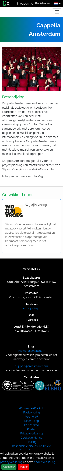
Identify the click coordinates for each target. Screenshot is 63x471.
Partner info (31, 425)
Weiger (23, 466)
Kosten (31, 429)
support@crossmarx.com (31, 366)
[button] (56, 3)
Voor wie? (31, 416)
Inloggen (23, 3)
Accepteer (9, 466)
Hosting (32, 442)
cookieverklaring (44, 462)
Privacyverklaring (31, 433)
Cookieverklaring (31, 437)
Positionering (31, 412)
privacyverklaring (11, 462)
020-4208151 (31, 308)
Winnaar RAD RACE (31, 408)
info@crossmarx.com (31, 350)
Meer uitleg (31, 421)
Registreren (42, 3)
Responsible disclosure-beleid (31, 446)
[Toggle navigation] (57, 11)
